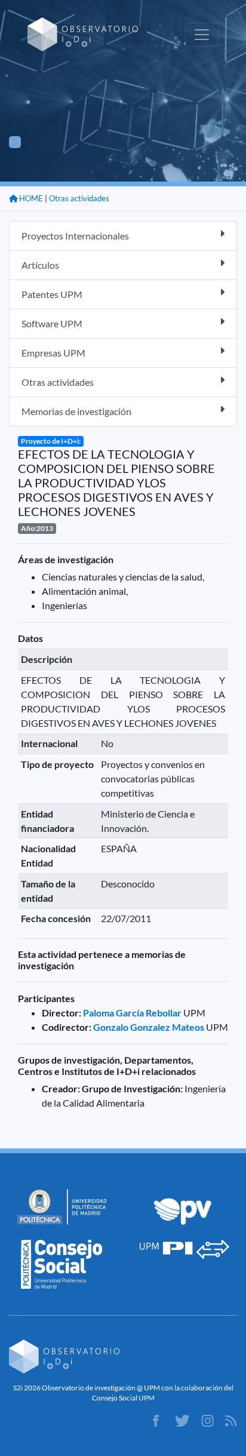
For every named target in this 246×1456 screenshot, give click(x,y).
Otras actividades (79, 198)
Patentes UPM (51, 294)
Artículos (40, 265)
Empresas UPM (53, 352)
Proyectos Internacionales (75, 235)
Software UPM (51, 323)
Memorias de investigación (76, 411)
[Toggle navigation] (202, 35)
